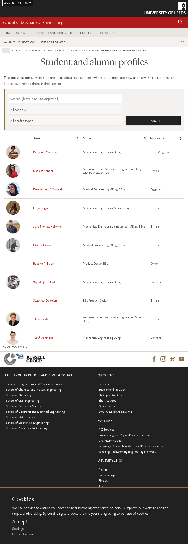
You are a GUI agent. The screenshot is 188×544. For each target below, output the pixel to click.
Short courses (107, 400)
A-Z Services (106, 429)
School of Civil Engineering (23, 400)
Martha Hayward (43, 245)
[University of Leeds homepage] (165, 8)
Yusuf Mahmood (43, 337)
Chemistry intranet (111, 440)
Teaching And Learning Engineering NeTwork (127, 451)
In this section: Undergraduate (37, 42)
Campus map (107, 475)
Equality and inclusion (112, 389)
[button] (180, 22)
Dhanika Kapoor (43, 170)
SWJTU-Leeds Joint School (116, 411)
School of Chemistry (18, 395)
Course (87, 138)
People (86, 32)
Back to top (13, 347)
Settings (18, 528)
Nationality (157, 138)
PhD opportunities (110, 395)
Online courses (108, 406)
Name (36, 138)
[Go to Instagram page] (163, 359)
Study (20, 32)
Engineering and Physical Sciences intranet (125, 435)
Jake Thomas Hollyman (47, 226)
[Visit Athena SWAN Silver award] (15, 359)
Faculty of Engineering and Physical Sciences (34, 384)
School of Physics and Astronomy (26, 428)
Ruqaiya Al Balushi (44, 263)
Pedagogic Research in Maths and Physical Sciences (131, 446)
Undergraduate (82, 50)
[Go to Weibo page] (172, 359)
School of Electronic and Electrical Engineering (35, 411)
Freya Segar (40, 208)
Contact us (105, 32)
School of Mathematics (20, 417)
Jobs (101, 486)
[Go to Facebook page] (154, 359)
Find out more (22, 533)
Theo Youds (40, 319)
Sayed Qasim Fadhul (46, 282)
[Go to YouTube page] (181, 359)
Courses (104, 384)
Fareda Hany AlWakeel (47, 189)
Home (6, 32)
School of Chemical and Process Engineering (34, 389)
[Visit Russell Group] (36, 359)
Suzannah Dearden (45, 300)
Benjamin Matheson (45, 152)
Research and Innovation (55, 32)
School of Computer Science (24, 406)
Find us (103, 480)
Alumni (103, 469)
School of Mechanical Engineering (32, 22)
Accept (20, 521)
